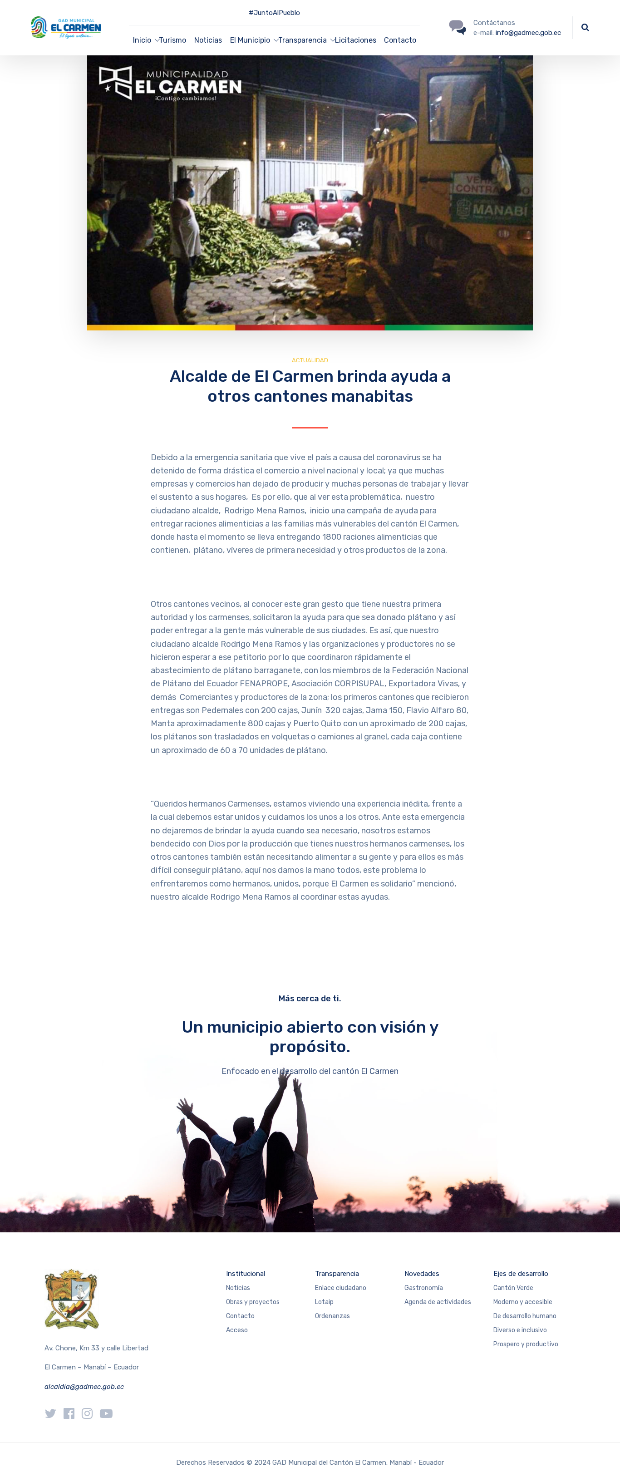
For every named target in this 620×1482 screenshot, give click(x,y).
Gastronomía (423, 1288)
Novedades (421, 1274)
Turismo (172, 40)
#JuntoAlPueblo (274, 13)
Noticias (208, 40)
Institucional (245, 1274)
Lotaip (324, 1302)
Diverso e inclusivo (520, 1330)
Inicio (142, 40)
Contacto (400, 40)
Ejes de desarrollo (520, 1274)
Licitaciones (355, 40)
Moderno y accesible (522, 1302)
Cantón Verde (513, 1288)
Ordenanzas (332, 1316)
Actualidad (310, 360)
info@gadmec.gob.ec (528, 33)
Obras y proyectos (253, 1302)
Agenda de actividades (437, 1302)
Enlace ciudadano (340, 1288)
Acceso (237, 1330)
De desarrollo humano (524, 1316)
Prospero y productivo (525, 1344)
